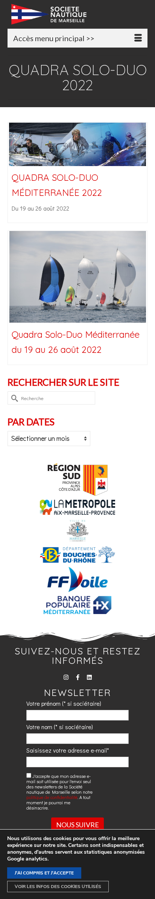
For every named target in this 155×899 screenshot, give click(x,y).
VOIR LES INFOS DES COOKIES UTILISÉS (58, 887)
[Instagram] (66, 677)
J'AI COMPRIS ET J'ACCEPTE (44, 873)
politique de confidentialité (52, 797)
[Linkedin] (89, 677)
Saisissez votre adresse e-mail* (67, 750)
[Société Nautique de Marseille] (79, 14)
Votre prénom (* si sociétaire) (63, 703)
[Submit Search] (13, 398)
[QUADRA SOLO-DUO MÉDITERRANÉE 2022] (77, 144)
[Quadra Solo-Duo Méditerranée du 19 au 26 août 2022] (77, 277)
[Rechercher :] (51, 398)
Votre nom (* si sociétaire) (59, 727)
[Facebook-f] (78, 677)
